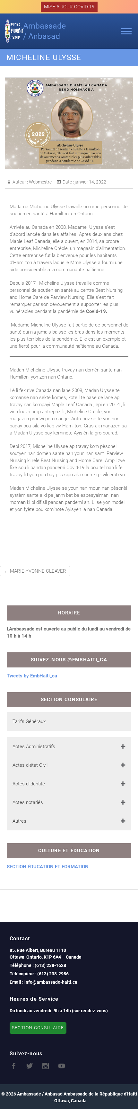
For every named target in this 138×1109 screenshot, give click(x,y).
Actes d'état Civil (30, 765)
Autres (19, 821)
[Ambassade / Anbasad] (14, 31)
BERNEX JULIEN (93, 552)
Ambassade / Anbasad (44, 31)
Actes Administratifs (34, 746)
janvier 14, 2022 (90, 181)
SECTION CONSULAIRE (38, 1028)
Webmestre (40, 181)
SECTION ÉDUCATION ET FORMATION (48, 867)
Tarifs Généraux (29, 721)
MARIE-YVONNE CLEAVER (35, 571)
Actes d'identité (29, 784)
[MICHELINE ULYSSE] (69, 123)
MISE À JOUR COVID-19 (69, 7)
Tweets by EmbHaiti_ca (32, 676)
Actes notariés (28, 802)
